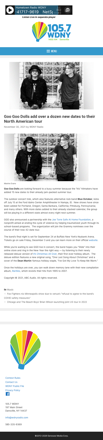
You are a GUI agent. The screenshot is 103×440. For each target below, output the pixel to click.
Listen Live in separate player (39, 17)
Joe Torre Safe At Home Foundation (71, 219)
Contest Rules (12, 378)
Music (10, 289)
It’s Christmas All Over (45, 254)
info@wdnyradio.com (16, 417)
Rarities (16, 271)
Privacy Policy (12, 390)
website (93, 240)
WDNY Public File (14, 386)
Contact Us (11, 382)
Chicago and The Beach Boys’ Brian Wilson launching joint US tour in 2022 (47, 302)
